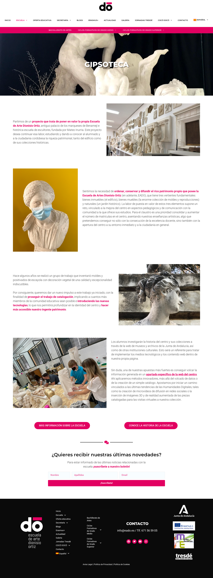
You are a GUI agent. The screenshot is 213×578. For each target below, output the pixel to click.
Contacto (183, 20)
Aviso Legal (87, 564)
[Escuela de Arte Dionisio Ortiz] (106, 6)
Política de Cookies (122, 564)
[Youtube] (140, 541)
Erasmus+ (93, 20)
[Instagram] (146, 541)
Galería (125, 20)
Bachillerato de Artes (60, 30)
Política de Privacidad (103, 564)
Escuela (20, 20)
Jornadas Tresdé (143, 20)
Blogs (80, 20)
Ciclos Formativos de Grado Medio (95, 30)
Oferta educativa (42, 20)
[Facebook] (128, 541)
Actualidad (110, 20)
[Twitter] (134, 541)
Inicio (8, 20)
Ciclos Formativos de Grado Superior (142, 30)
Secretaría (62, 20)
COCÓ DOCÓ (163, 20)
